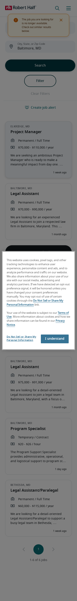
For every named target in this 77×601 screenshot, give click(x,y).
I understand (54, 338)
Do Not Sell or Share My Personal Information (21, 338)
